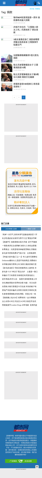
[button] (39, 3)
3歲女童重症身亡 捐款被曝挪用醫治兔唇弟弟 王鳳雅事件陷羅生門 (26, 42)
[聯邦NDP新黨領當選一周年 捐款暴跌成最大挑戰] (6, 21)
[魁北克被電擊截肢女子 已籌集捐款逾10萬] (6, 69)
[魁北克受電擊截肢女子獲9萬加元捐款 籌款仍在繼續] (6, 78)
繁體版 (37, 9)
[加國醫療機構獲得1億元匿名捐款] (6, 59)
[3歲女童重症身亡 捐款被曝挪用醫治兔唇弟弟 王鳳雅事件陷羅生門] (6, 43)
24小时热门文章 (11, 229)
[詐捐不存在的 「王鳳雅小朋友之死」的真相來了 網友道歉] (6, 31)
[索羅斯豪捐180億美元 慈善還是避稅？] (6, 88)
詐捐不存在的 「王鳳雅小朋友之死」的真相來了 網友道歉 (25, 30)
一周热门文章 (31, 229)
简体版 (32, 9)
